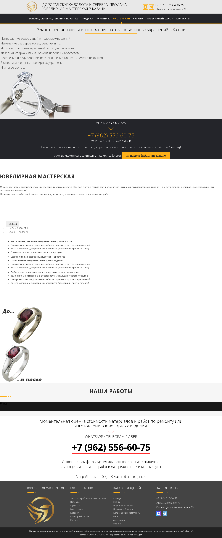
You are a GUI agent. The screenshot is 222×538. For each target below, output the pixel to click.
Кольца (12, 223)
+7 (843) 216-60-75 (169, 5)
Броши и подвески (18, 232)
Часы (115, 516)
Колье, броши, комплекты (126, 512)
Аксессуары (119, 520)
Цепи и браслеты (18, 228)
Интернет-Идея (134, 534)
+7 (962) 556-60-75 (111, 135)
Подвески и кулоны (123, 505)
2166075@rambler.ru (168, 503)
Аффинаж (103, 18)
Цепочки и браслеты (124, 509)
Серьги (116, 501)
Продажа (87, 18)
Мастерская (121, 18)
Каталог (138, 18)
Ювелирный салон (160, 18)
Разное (117, 523)
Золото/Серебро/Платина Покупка (53, 18)
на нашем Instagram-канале (146, 155)
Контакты (183, 18)
